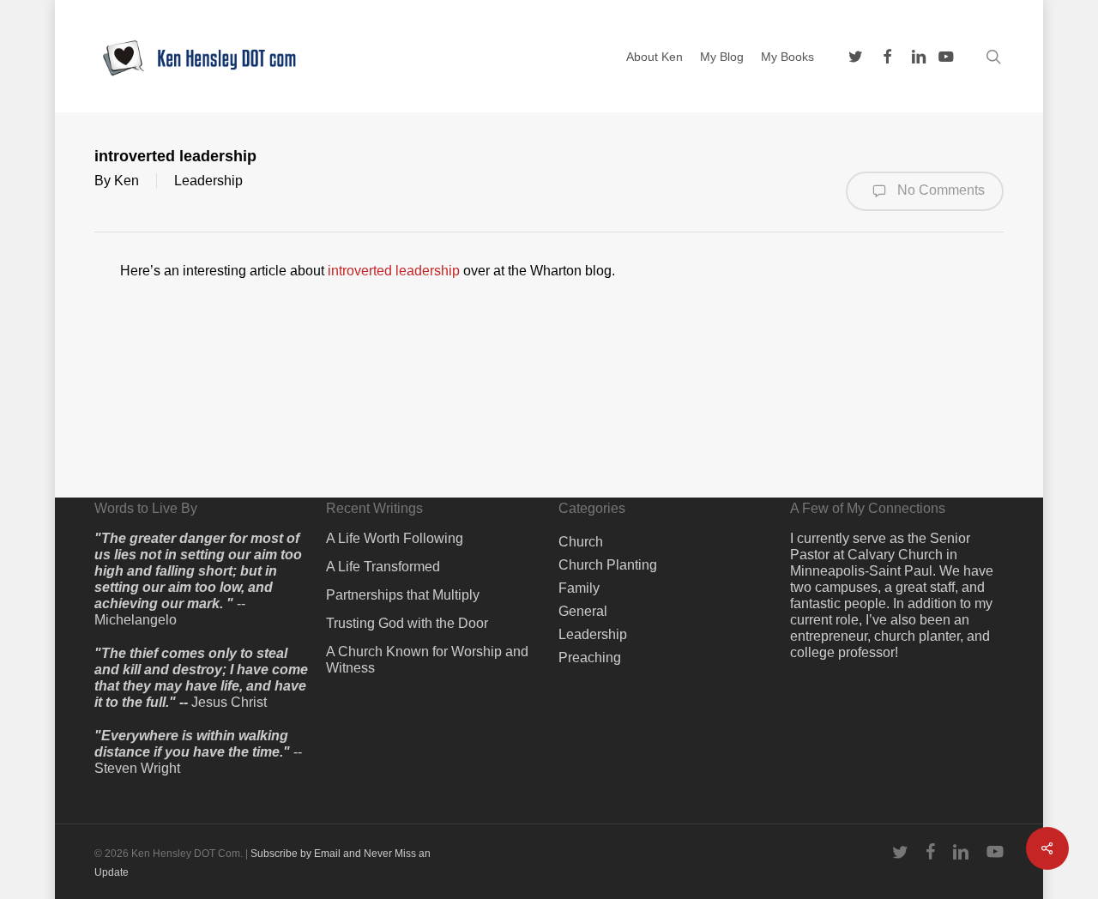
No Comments (939, 190)
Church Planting (607, 565)
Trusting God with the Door (407, 623)
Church (580, 541)
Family (579, 588)
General (582, 611)
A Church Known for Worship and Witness (427, 659)
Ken (126, 180)
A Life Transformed (383, 566)
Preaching (589, 657)
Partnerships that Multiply (403, 595)
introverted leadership (394, 270)
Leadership (208, 180)
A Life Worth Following (394, 538)
